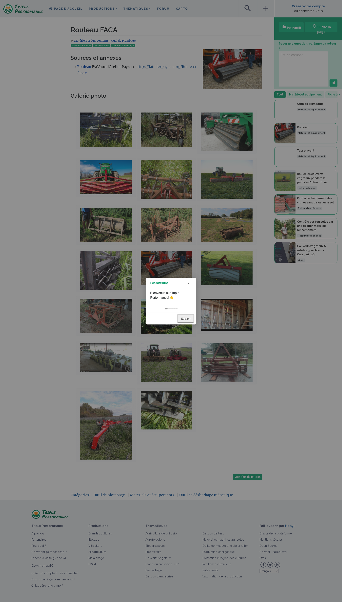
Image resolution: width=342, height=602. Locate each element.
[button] (166, 308)
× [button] (188, 283)
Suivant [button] (185, 319)
